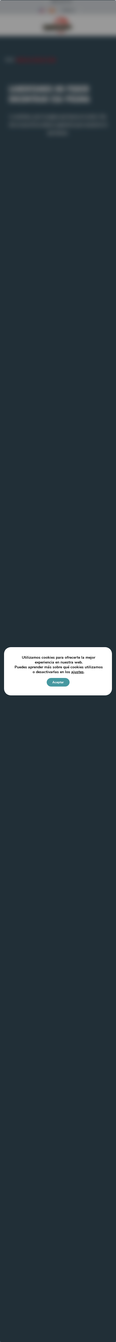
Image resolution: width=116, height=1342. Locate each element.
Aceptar (58, 682)
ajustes (77, 672)
